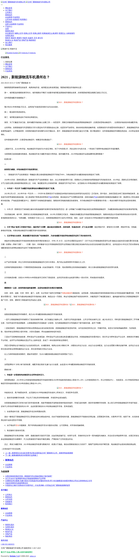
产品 (50, 197)
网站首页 (8, 8)
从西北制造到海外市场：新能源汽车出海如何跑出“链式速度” (28, 476)
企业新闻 (8, 465)
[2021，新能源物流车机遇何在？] (70, 102)
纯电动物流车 (67, 293)
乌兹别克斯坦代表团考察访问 (16, 483)
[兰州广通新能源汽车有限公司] (70, 2)
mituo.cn (33, 556)
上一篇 (39, 453)
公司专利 (8, 499)
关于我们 (8, 66)
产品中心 (4, 520)
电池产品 (8, 532)
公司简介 (8, 495)
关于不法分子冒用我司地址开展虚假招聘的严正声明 (25, 478)
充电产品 (8, 534)
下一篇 (21, 455)
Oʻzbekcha (32, 53)
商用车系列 (9, 525)
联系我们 (8, 504)
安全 (17, 425)
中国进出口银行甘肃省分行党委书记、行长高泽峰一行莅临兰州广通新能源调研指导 (37, 485)
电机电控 (8, 536)
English (15, 53)
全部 (7, 24)
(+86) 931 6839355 (7, 544)
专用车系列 (9, 527)
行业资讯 (8, 71)
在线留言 (8, 501)
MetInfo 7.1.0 (15, 556)
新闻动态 (8, 69)
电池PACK (9, 529)
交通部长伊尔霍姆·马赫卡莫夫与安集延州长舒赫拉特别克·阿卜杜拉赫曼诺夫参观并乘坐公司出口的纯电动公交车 (48, 481)
